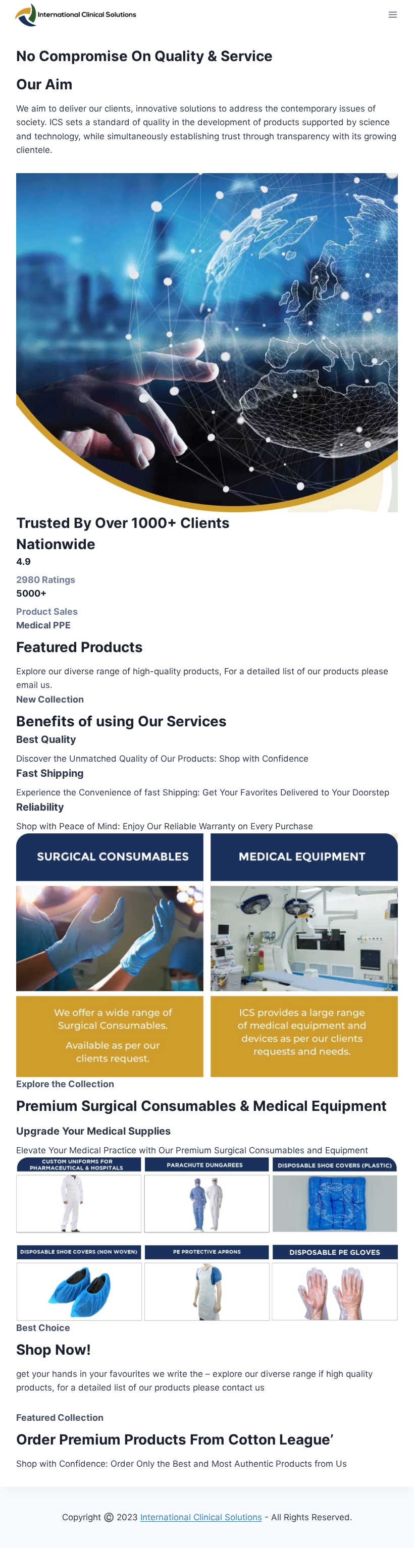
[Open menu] (392, 15)
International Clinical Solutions (201, 1517)
